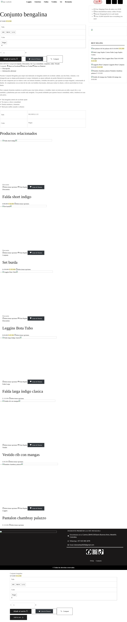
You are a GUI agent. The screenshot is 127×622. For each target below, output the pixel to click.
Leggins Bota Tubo (17, 328)
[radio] (3, 32)
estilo (52, 64)
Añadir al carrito (10, 59)
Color (3, 37)
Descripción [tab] (6, 68)
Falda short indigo (16, 196)
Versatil (57, 64)
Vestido (4, 447)
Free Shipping (100, 9)
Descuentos (26, 64)
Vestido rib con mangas (21, 454)
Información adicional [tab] (9, 71)
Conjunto (19, 64)
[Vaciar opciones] (2, 46)
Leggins (4, 511)
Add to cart (17, 617)
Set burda (9, 262)
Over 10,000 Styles (101, 16)
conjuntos (47, 64)
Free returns (99, 11)
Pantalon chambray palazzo (24, 518)
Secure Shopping (100, 14)
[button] (55, 59)
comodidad (39, 64)
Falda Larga (6, 384)
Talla (2, 27)
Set (31, 64)
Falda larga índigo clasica (22, 391)
